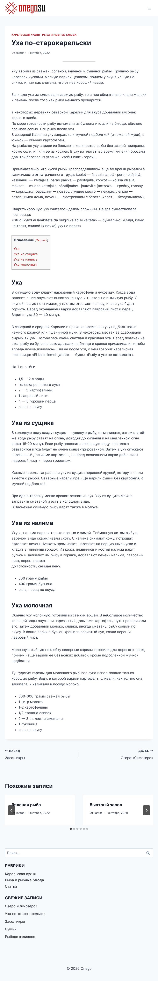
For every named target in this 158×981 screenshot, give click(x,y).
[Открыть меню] (149, 8)
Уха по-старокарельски (25, 914)
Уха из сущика (26, 254)
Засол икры (15, 754)
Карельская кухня (26, 34)
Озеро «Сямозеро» (137, 754)
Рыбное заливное (20, 937)
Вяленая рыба (26, 804)
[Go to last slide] (11, 810)
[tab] (71, 829)
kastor (20, 52)
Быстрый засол (106, 804)
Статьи (11, 886)
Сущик (10, 929)
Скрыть (41, 240)
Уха (17, 249)
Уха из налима (25, 259)
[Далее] (146, 810)
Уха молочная (25, 264)
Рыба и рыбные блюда (59, 34)
